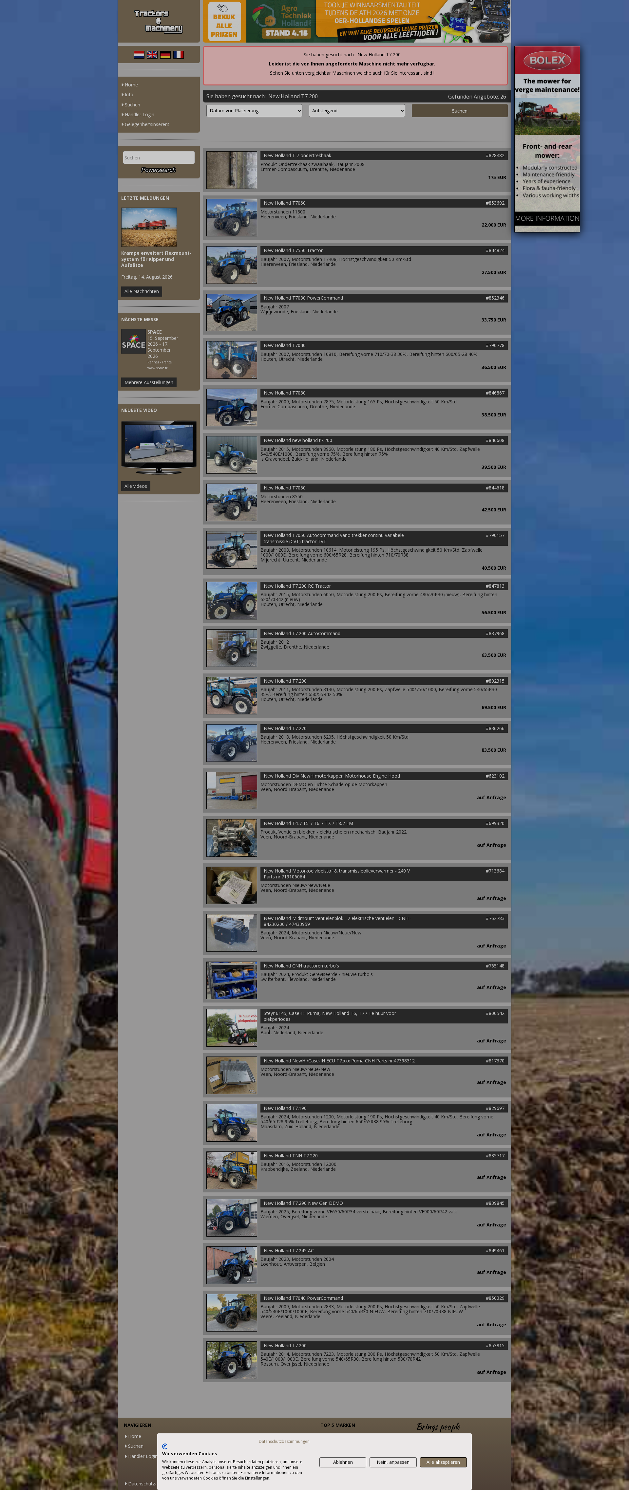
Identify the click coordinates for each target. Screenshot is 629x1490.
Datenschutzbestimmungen (284, 1441)
